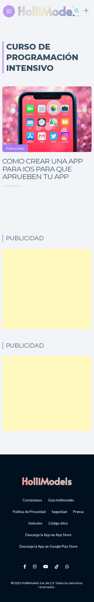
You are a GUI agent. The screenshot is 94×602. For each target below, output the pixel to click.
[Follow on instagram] (35, 566)
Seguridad (59, 512)
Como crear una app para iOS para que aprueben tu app (42, 169)
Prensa (78, 512)
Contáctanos (32, 500)
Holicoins (35, 523)
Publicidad (15, 148)
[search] (76, 10)
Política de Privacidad (29, 512)
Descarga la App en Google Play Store (48, 546)
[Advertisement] (47, 289)
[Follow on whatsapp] (67, 566)
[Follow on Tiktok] (57, 566)
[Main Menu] (9, 11)
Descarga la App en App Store (48, 535)
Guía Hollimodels (61, 500)
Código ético (58, 523)
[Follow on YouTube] (46, 566)
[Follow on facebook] (26, 566)
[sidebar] (86, 10)
